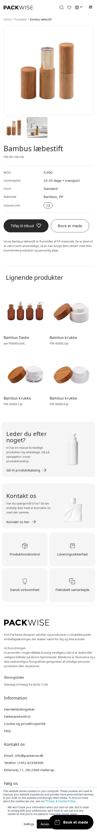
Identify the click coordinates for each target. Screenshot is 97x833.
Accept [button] (45, 824)
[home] (18, 7)
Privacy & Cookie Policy (61, 801)
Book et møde (70, 225)
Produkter (20, 19)
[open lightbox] (14, 127)
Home (8, 19)
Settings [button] (29, 824)
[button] (89, 7)
